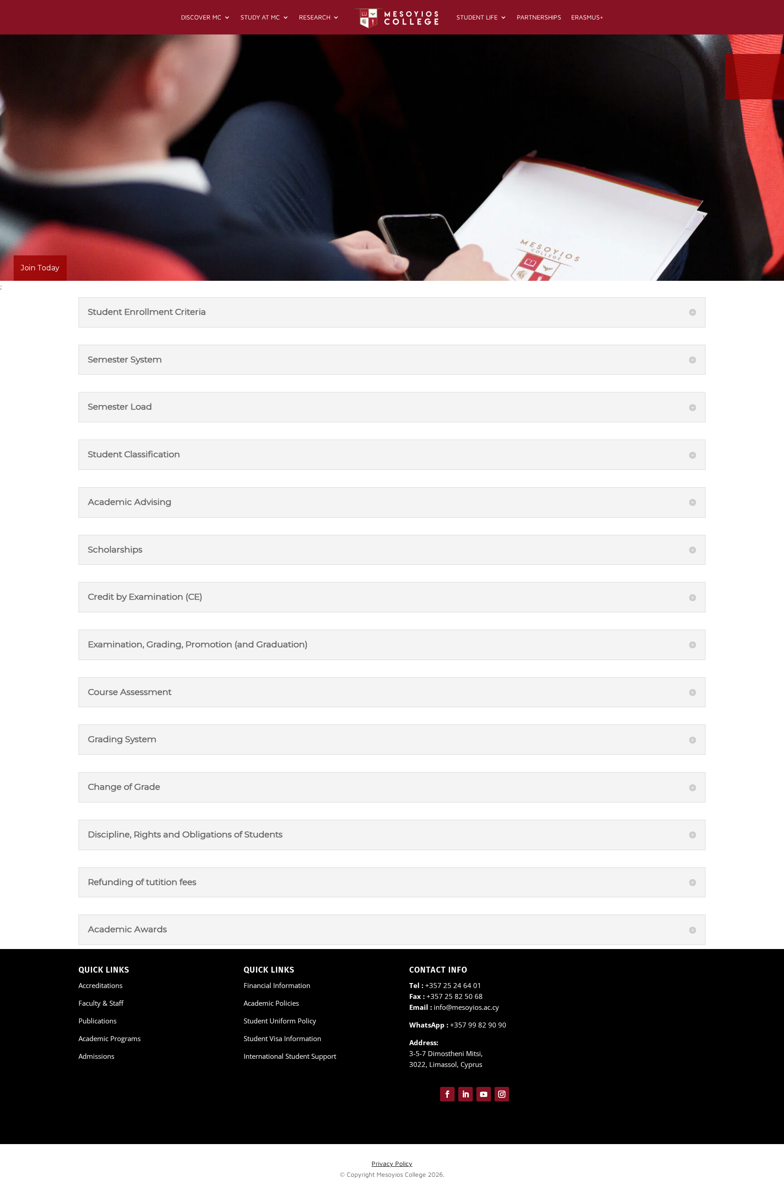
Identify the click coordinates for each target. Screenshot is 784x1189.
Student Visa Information (282, 1038)
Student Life (477, 17)
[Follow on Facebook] (447, 1094)
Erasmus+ (587, 17)
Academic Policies (271, 1003)
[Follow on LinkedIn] (465, 1094)
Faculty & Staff (100, 1003)
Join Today (40, 268)
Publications (97, 1020)
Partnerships (539, 17)
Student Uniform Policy (280, 1020)
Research (314, 17)
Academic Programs (109, 1038)
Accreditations (100, 985)
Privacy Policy (392, 1163)
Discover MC (201, 17)
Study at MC (260, 17)
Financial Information (277, 985)
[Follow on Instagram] (502, 1094)
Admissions (96, 1056)
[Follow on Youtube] (483, 1094)
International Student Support (290, 1056)
